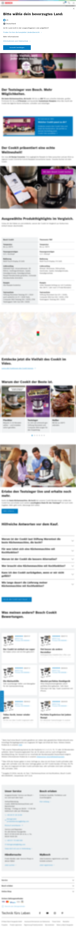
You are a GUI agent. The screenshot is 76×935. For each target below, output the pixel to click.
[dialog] (38, 467)
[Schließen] (74, 8)
